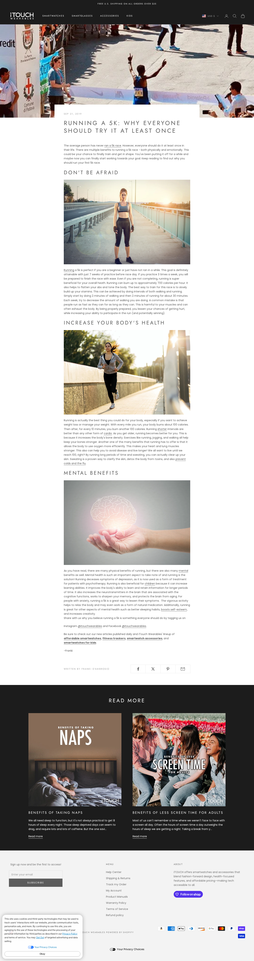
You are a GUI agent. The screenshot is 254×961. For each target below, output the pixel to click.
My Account (114, 890)
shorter (162, 429)
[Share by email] (183, 669)
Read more (35, 836)
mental (183, 571)
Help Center (113, 872)
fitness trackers (114, 638)
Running (69, 270)
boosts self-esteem (174, 609)
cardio (108, 433)
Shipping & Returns (118, 878)
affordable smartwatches (82, 638)
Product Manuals (117, 897)
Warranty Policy (116, 903)
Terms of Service (117, 909)
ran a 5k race (112, 145)
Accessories (109, 16)
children (150, 583)
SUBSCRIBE (35, 882)
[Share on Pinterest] (168, 669)
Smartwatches (53, 16)
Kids (130, 16)
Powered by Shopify (120, 932)
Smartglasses (82, 16)
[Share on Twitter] (153, 669)
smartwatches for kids (80, 643)
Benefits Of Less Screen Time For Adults (178, 812)
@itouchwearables (90, 626)
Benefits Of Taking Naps (55, 812)
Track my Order (116, 884)
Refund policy (115, 915)
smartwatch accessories (144, 638)
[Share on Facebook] (138, 669)
